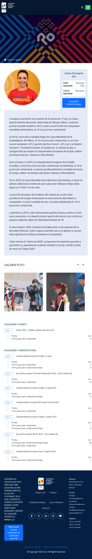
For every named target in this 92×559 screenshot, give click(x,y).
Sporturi (46, 508)
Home (9, 59)
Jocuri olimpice (56, 502)
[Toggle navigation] (88, 7)
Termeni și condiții (32, 547)
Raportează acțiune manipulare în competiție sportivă (13, 533)
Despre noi (40, 492)
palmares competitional (73, 103)
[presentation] (78, 264)
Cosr (45, 551)
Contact (53, 492)
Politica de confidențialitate (55, 547)
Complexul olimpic (37, 502)
